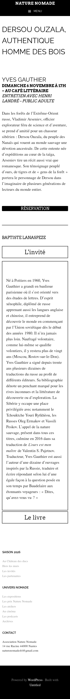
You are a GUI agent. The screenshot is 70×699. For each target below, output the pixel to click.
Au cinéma (9, 611)
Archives (7, 621)
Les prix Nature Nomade (17, 601)
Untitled (35, 685)
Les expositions (11, 596)
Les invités (8, 571)
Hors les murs (10, 566)
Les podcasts (10, 616)
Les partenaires (11, 576)
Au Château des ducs (15, 561)
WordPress (35, 680)
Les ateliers (9, 606)
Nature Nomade (35, 3)
